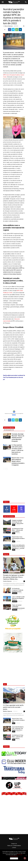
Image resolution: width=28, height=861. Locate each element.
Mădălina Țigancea (7, 711)
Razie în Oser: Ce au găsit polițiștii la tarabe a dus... (18, 538)
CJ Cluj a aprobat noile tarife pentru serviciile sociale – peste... (13, 707)
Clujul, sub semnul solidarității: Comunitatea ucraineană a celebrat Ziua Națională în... (18, 608)
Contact (14, 847)
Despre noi (14, 843)
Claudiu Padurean (7, 581)
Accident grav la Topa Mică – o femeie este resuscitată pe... (17, 530)
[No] (26, 855)
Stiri (6, 5)
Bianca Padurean (9, 26)
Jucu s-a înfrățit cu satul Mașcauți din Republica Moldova (18, 598)
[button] (26, 2)
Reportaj (6, 572)
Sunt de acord (14, 858)
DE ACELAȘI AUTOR (9, 430)
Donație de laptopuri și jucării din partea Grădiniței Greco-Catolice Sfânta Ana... (13, 577)
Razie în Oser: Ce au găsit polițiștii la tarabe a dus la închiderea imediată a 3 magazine (18, 461)
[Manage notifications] (25, 858)
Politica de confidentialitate (14, 845)
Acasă (3, 5)
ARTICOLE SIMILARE (9, 427)
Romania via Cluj (6, 437)
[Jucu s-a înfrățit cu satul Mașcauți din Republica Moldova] (7, 598)
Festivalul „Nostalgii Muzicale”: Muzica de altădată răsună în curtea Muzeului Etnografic (18, 437)
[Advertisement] (14, 397)
